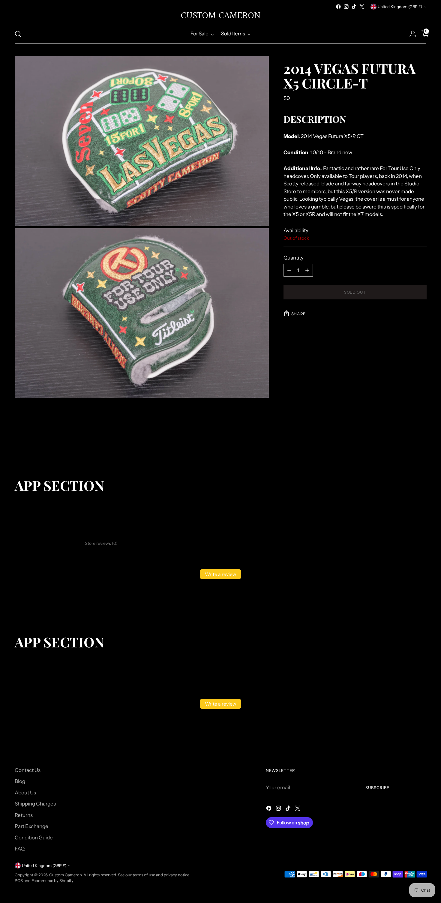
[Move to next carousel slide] (421, 445)
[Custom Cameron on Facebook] (338, 6)
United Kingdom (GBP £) (400, 6)
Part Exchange (31, 826)
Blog (20, 781)
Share (298, 313)
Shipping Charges (35, 804)
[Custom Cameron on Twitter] (361, 6)
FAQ (20, 849)
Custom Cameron (65, 874)
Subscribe (377, 787)
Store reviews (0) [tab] (101, 543)
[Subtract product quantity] (289, 270)
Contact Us (27, 770)
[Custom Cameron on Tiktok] (354, 6)
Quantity (294, 258)
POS (19, 880)
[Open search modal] (18, 34)
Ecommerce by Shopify (53, 880)
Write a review (220, 574)
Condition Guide (34, 838)
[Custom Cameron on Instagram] (346, 6)
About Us (25, 793)
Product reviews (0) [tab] (61, 543)
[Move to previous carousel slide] (408, 445)
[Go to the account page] (410, 34)
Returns (24, 815)
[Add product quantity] (307, 270)
